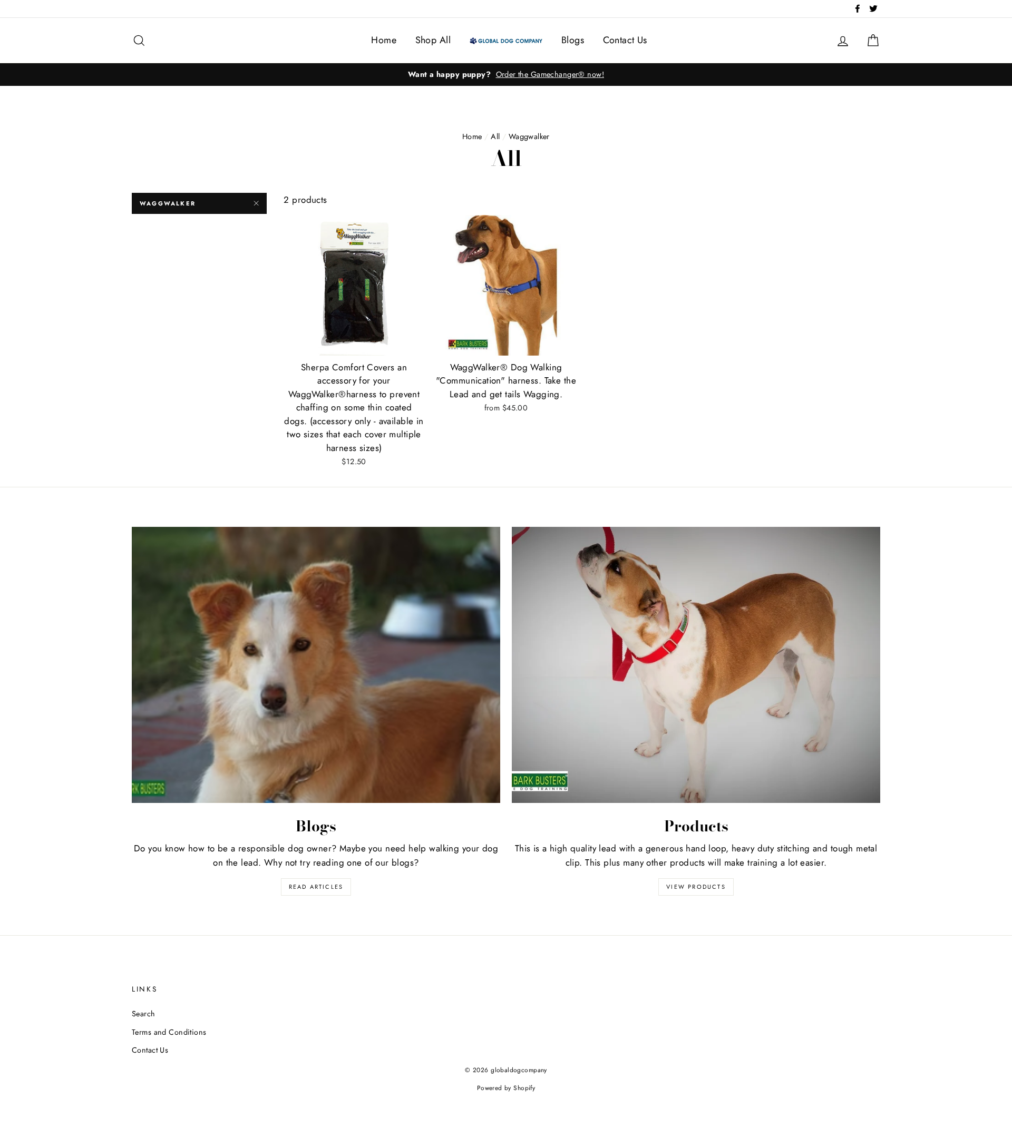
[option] (506, 74)
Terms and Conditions (169, 1032)
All (495, 136)
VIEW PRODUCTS (696, 886)
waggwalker (168, 203)
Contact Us (625, 40)
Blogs (572, 40)
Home (383, 40)
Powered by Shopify (506, 1087)
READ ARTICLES (316, 886)
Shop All (433, 40)
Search (143, 1013)
